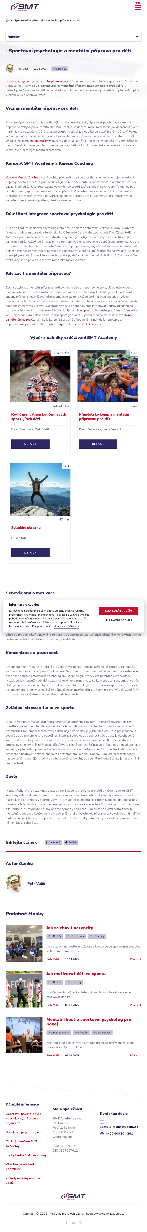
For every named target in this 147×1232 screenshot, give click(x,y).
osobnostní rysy (40, 141)
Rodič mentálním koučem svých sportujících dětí (38, 416)
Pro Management (58, 1032)
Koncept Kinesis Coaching (23, 177)
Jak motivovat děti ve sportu (76, 974)
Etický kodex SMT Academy (26, 1155)
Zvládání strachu (26, 527)
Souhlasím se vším (118, 611)
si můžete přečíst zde (66, 626)
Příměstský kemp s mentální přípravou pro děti (104, 416)
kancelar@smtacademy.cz (119, 1127)
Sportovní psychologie (22, 1132)
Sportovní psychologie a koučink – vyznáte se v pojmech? (24, 1118)
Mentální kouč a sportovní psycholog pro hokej (89, 1022)
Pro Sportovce (75, 936)
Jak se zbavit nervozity (70, 928)
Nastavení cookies (118, 620)
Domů (7, 20)
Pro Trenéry (97, 936)
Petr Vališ (53, 959)
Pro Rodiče (59, 69)
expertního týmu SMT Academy (79, 324)
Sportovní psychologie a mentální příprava (34, 81)
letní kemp (79, 310)
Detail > (30, 444)
